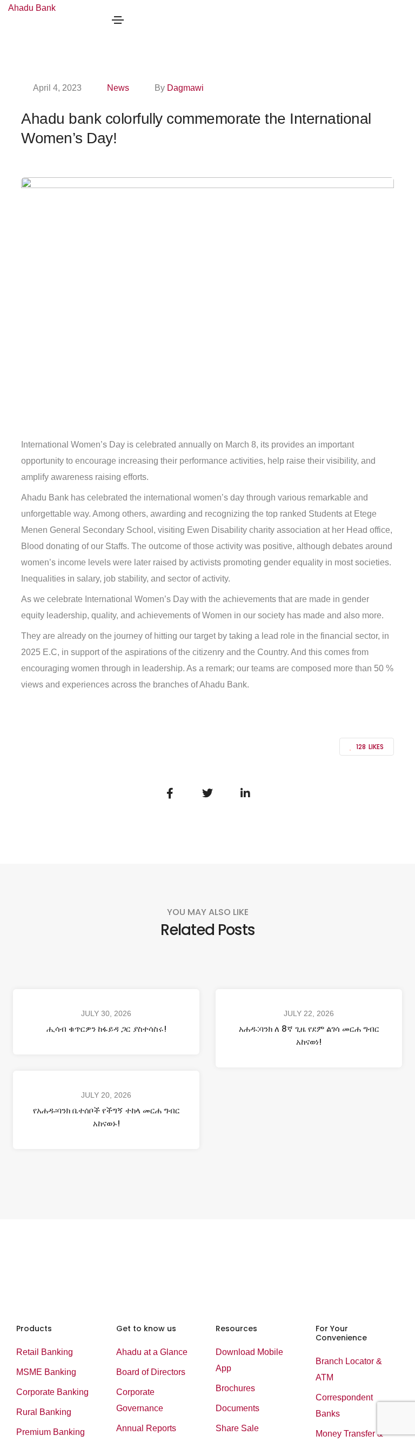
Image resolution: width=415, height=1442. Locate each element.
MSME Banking (46, 1372)
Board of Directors (150, 1372)
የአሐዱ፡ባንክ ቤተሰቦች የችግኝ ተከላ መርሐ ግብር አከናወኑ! (106, 1117)
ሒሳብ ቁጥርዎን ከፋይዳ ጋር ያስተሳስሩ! (106, 1028)
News (118, 87)
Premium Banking (50, 1432)
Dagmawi (185, 87)
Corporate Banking (52, 1392)
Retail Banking (44, 1352)
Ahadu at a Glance (152, 1352)
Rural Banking (43, 1412)
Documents (237, 1408)
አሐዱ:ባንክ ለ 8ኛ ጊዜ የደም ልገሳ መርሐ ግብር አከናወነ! (309, 1035)
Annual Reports (146, 1428)
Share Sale (237, 1428)
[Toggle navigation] (118, 20)
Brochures (235, 1388)
